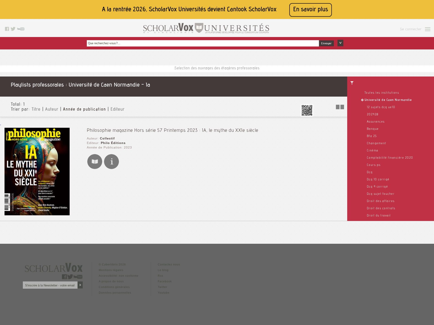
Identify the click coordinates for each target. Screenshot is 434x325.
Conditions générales (114, 287)
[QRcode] (307, 115)
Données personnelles (115, 292)
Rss (160, 275)
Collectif (107, 138)
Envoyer (326, 43)
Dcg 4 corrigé (377, 186)
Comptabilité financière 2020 (390, 158)
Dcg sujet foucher (381, 194)
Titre (36, 110)
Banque (373, 129)
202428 (373, 114)
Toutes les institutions (382, 93)
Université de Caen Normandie (388, 100)
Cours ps (374, 165)
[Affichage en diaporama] (340, 108)
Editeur (118, 110)
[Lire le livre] (95, 168)
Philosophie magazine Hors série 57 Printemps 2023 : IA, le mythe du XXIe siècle (172, 130)
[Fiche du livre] (111, 168)
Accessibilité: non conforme (119, 275)
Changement (376, 143)
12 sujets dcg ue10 (381, 107)
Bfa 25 (372, 136)
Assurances (376, 121)
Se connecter (411, 29)
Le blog (163, 270)
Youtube (164, 292)
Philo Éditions (113, 143)
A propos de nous (111, 281)
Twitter (162, 287)
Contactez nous (169, 264)
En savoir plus (310, 10)
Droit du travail (379, 215)
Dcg (370, 172)
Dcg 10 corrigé (378, 179)
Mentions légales (111, 270)
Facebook (165, 281)
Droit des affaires (381, 201)
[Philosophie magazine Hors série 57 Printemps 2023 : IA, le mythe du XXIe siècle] (37, 214)
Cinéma (372, 150)
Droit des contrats (381, 208)
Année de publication (84, 110)
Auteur (52, 110)
